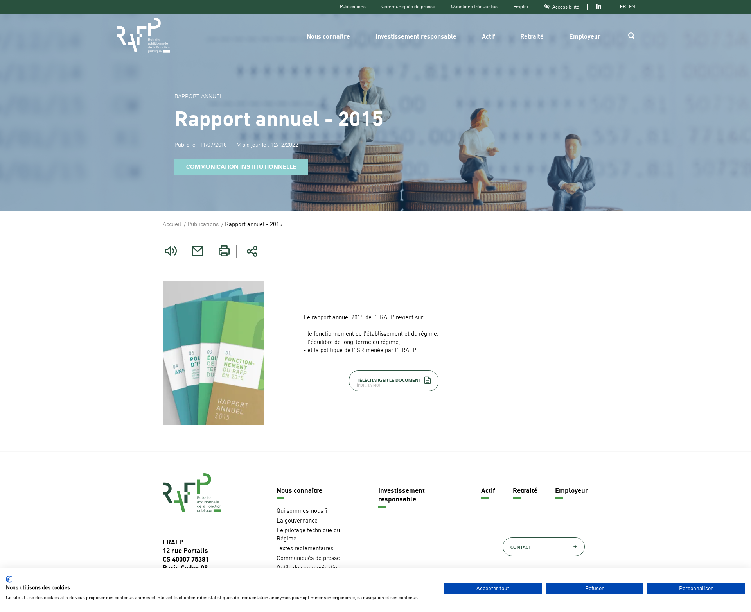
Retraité (532, 37)
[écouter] (171, 251)
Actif (488, 37)
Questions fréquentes (474, 6)
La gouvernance (297, 521)
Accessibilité (565, 7)
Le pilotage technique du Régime (308, 535)
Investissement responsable (416, 37)
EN (632, 6)
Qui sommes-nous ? (302, 511)
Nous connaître (328, 37)
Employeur (584, 37)
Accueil (172, 225)
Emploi (520, 6)
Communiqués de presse (408, 6)
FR (623, 6)
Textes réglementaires (305, 549)
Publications (353, 6)
